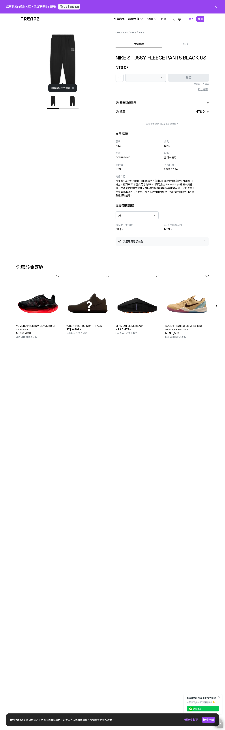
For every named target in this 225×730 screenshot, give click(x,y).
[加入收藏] (120, 78)
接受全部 (208, 719)
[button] (179, 19)
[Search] (173, 19)
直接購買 (138, 44)
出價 (185, 44)
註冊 (200, 19)
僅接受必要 (191, 719)
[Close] (73, 88)
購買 (189, 78)
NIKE (133, 32)
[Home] (30, 19)
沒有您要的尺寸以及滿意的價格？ (162, 124)
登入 (191, 19)
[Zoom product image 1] (62, 58)
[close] (216, 7)
